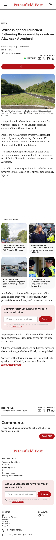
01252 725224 (16, 530)
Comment (47, 436)
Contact (5, 464)
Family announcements (12, 475)
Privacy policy (8, 467)
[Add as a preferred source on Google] (29, 58)
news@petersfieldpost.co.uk (19, 534)
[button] (5, 4)
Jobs (4, 470)
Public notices (8, 473)
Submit (45, 319)
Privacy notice (16, 327)
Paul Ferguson (9, 47)
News (4, 23)
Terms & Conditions (11, 462)
